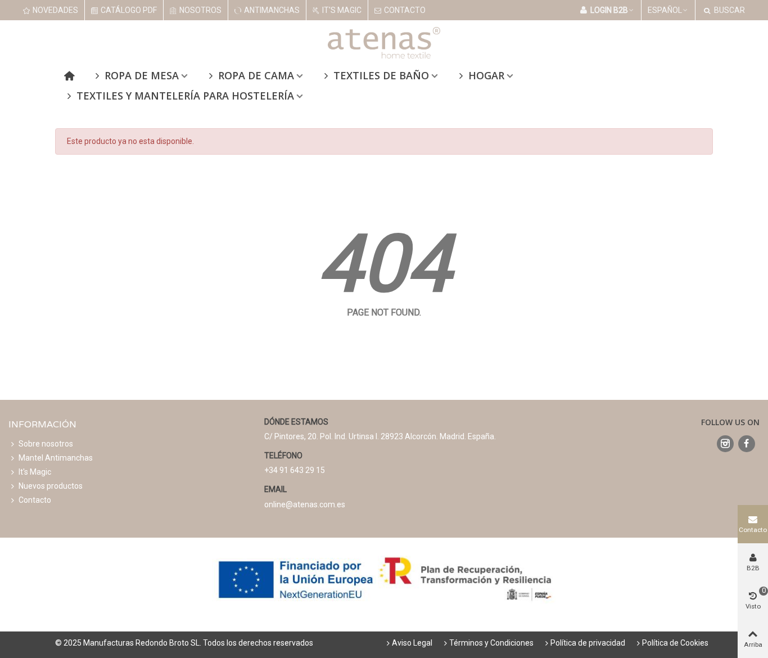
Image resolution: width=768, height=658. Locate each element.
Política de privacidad (587, 642)
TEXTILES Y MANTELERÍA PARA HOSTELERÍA (185, 95)
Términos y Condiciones (491, 642)
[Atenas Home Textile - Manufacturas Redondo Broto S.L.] (384, 42)
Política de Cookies (675, 642)
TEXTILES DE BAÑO (381, 75)
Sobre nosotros (46, 443)
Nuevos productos (51, 485)
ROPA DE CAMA (256, 75)
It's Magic (35, 471)
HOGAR (486, 75)
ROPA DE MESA (142, 75)
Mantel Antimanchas (56, 457)
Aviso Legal (412, 642)
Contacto (35, 499)
